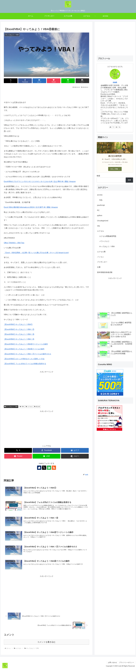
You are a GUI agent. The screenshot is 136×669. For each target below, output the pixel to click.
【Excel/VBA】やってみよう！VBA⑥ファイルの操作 (24, 349)
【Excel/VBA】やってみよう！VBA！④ (19, 339)
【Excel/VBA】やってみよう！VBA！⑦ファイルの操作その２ (27, 354)
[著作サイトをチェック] (39, 468)
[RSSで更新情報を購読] (54, 468)
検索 (98, 176)
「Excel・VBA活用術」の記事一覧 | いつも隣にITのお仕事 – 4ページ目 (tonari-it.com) (36, 253)
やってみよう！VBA (12, 406)
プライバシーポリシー (126, 662)
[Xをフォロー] (44, 468)
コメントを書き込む (46, 642)
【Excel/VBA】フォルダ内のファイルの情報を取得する (25, 364)
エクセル (30, 406)
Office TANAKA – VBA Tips (14, 243)
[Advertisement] (46, 94)
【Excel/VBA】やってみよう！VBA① (18, 324)
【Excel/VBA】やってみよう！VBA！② (19, 329)
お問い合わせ (112, 662)
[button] (82, 80)
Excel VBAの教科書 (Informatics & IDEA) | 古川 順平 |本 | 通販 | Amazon (31, 207)
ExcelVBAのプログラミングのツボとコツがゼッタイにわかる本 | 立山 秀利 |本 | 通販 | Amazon (40, 181)
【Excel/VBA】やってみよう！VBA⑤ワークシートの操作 (26, 344)
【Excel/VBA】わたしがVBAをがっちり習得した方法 (24, 359)
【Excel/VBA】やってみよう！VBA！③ (19, 334)
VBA (22, 406)
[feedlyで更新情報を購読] (49, 468)
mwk (115, 82)
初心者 (38, 406)
